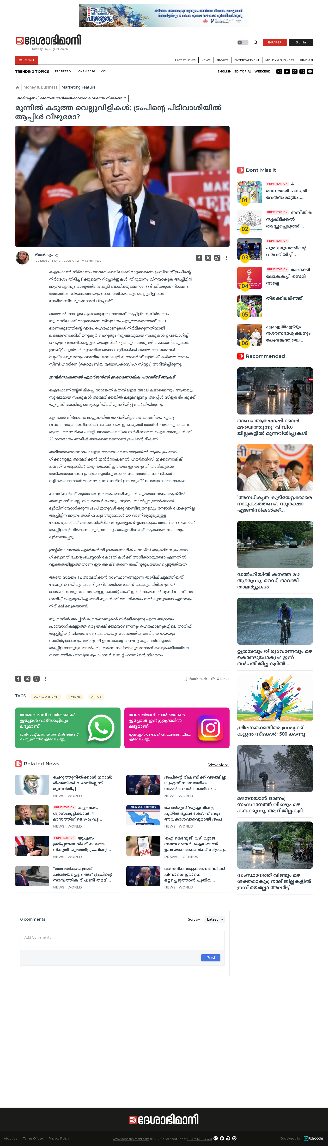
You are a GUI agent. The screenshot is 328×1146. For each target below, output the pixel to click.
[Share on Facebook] (199, 258)
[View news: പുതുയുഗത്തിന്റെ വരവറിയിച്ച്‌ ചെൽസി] (249, 249)
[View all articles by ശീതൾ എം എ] (22, 258)
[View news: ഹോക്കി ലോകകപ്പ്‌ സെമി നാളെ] (249, 278)
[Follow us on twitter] (294, 71)
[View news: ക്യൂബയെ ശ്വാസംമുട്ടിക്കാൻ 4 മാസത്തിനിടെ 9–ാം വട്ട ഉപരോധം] (32, 815)
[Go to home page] (48, 40)
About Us (10, 1138)
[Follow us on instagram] (279, 71)
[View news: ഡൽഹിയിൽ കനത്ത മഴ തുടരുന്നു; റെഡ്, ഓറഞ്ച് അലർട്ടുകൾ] (275, 544)
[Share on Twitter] (208, 258)
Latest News (185, 60)
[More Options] (226, 258)
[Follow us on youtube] (310, 71)
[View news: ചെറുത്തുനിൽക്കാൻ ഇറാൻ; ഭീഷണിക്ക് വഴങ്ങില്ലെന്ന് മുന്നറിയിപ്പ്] (32, 785)
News (205, 60)
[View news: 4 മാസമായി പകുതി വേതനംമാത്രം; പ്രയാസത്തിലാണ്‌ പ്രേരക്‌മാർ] (249, 192)
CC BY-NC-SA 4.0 (199, 1139)
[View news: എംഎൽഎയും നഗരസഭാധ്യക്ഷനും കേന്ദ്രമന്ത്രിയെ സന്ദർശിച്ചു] (249, 335)
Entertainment (246, 60)
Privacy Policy (59, 1138)
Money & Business (279, 60)
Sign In (301, 42)
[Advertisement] (122, 1033)
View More (218, 765)
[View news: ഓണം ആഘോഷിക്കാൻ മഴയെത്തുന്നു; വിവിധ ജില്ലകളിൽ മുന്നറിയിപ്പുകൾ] (275, 390)
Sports (222, 60)
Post (211, 957)
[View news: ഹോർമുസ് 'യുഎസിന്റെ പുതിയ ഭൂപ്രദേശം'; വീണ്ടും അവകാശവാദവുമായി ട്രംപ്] (143, 815)
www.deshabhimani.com (131, 1139)
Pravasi (306, 60)
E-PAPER (275, 42)
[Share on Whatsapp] (217, 258)
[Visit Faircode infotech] (313, 1138)
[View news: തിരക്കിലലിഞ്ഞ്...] (249, 306)
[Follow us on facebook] (287, 71)
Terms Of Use (33, 1138)
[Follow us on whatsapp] (302, 71)
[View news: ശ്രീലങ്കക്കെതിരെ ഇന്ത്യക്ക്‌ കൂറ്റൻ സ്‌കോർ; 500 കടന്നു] (275, 698)
